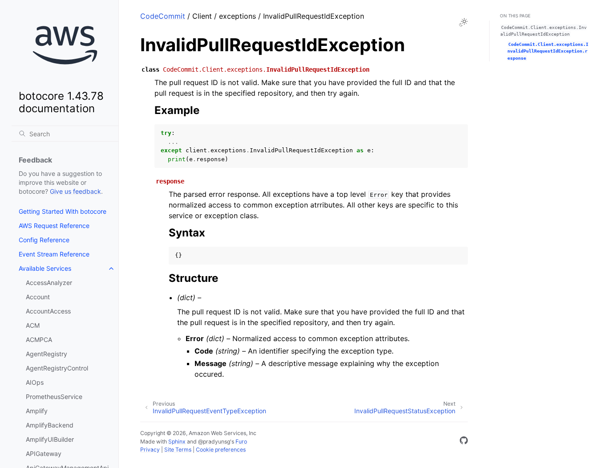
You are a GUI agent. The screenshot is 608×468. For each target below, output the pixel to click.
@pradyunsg (214, 441)
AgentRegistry (46, 354)
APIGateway (43, 453)
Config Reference (44, 240)
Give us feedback (75, 191)
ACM (33, 325)
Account (38, 297)
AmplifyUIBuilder (50, 439)
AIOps (35, 382)
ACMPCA (39, 339)
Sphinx (177, 441)
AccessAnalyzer (49, 282)
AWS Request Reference (54, 225)
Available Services (45, 268)
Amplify (37, 411)
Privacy (150, 449)
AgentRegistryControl (57, 368)
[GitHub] (464, 441)
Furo (241, 441)
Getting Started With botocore (62, 211)
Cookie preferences (221, 449)
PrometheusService (54, 396)
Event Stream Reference (54, 254)
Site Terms (177, 449)
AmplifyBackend (49, 425)
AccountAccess (48, 311)
